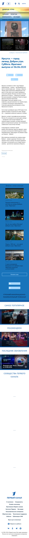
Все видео (20, 509)
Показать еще (14, 274)
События (8, 516)
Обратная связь (6, 514)
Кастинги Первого (11, 509)
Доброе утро (8, 9)
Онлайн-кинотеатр (14, 504)
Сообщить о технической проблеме (18, 52)
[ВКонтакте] (10, 75)
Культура (4, 153)
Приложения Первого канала (14, 507)
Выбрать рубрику (8, 19)
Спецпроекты (19, 502)
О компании (9, 502)
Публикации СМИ (18, 516)
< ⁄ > (13, 79)
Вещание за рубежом (15, 523)
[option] (8, 43)
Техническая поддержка (20, 514)
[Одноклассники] (19, 75)
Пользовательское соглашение (14, 511)
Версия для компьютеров (14, 519)
